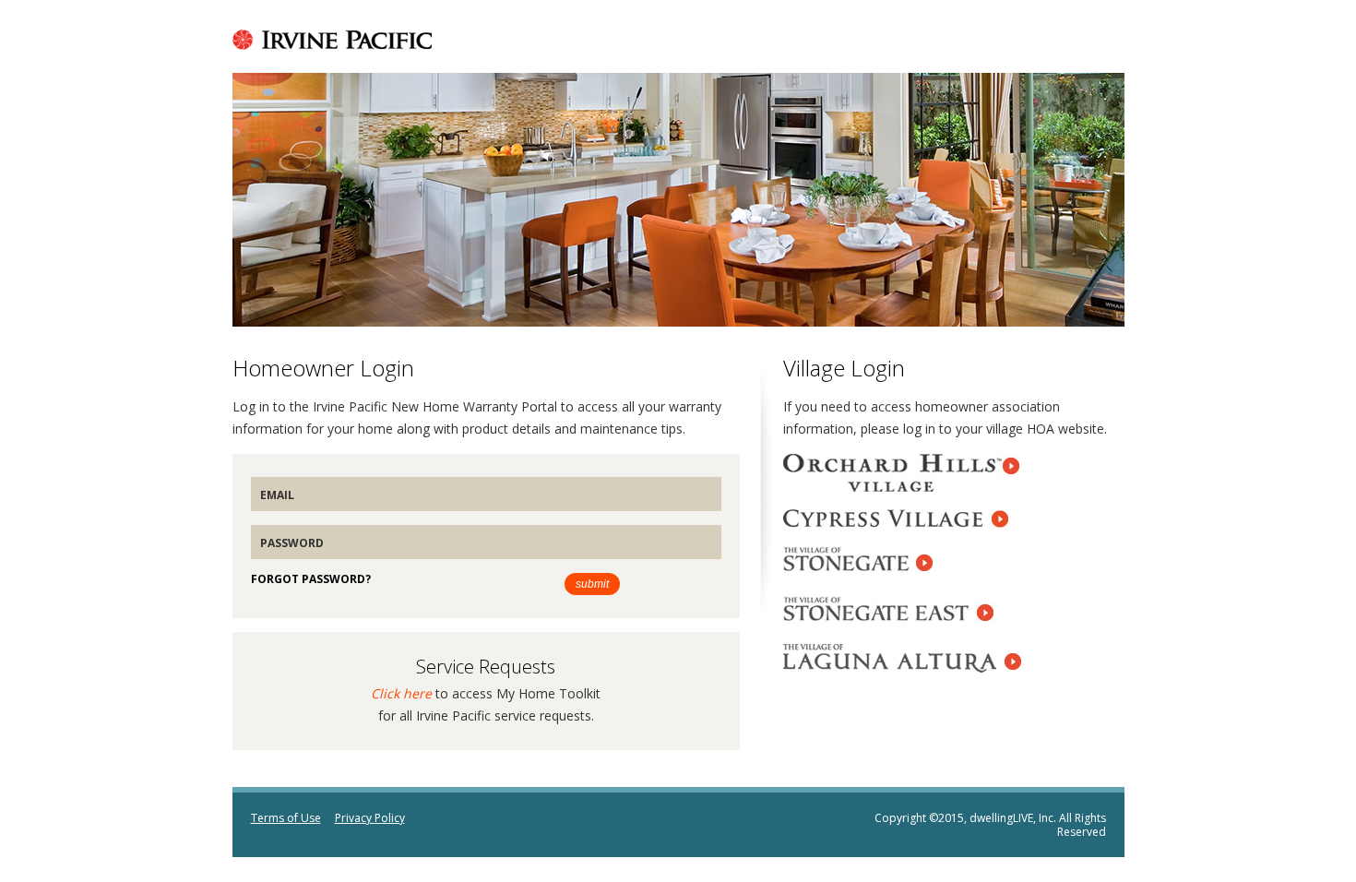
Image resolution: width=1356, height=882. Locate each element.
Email (277, 495)
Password (292, 543)
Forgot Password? (311, 579)
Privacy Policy (370, 818)
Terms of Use (286, 818)
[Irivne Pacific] (332, 44)
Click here (401, 693)
